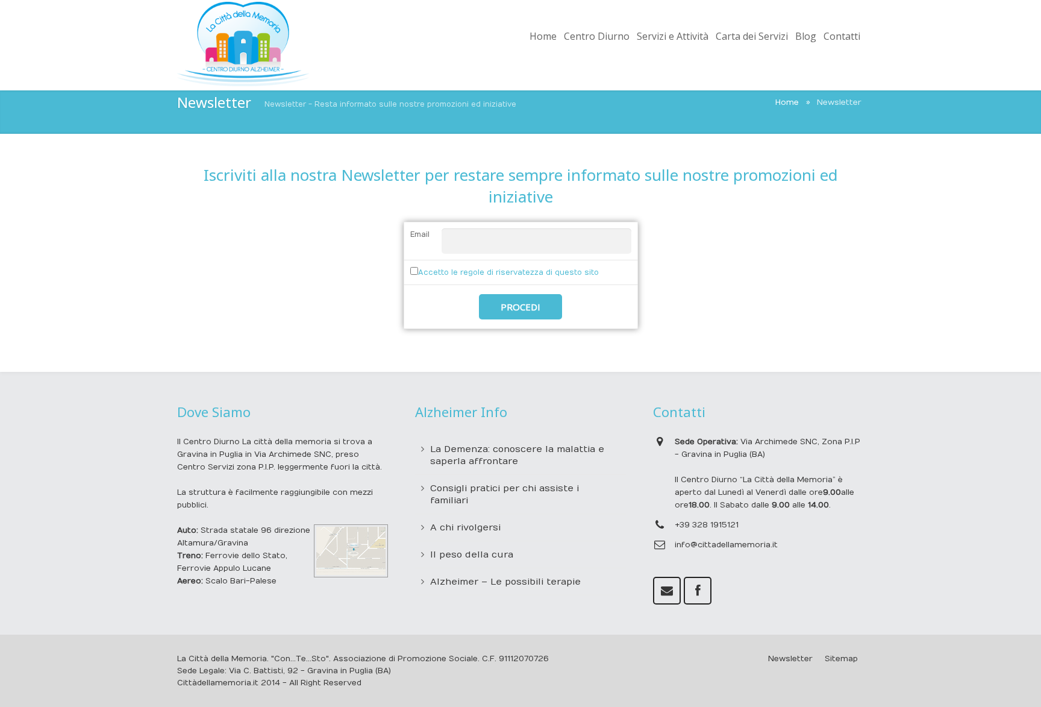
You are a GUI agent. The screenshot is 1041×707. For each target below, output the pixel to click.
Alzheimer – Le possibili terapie (505, 581)
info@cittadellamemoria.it (726, 545)
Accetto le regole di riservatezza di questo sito (508, 272)
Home (787, 102)
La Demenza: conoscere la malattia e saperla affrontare (517, 455)
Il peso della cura (471, 554)
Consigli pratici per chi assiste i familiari (504, 494)
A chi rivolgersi (465, 527)
